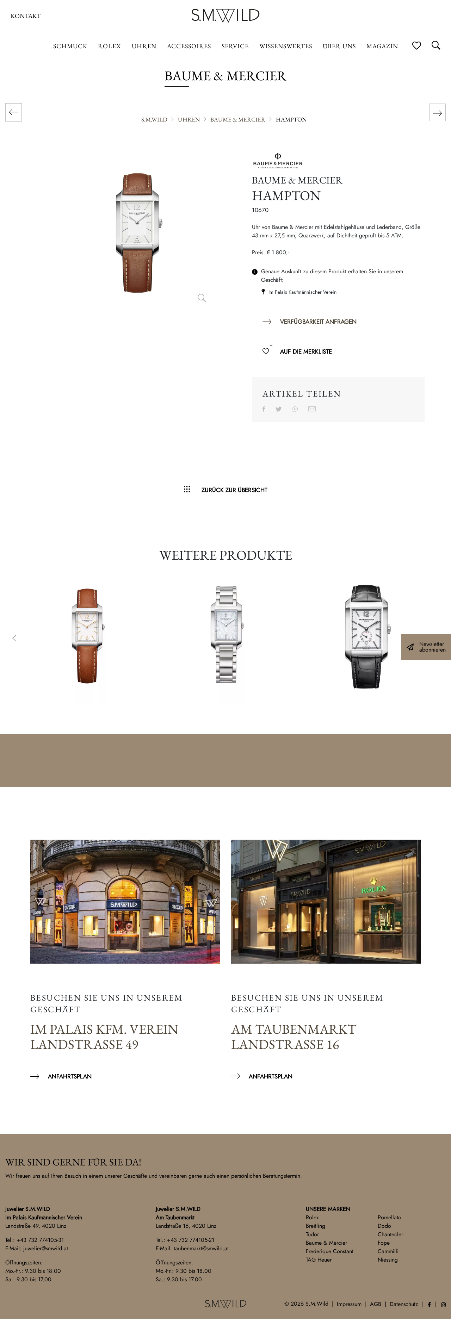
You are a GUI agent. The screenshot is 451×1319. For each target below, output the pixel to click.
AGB (375, 1304)
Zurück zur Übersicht (234, 490)
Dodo (384, 1226)
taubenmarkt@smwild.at (201, 1248)
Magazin (382, 46)
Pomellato (389, 1217)
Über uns (339, 46)
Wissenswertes (285, 46)
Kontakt (26, 16)
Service (235, 46)
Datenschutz (404, 1304)
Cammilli (388, 1251)
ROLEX (109, 46)
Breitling (315, 1226)
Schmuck (70, 46)
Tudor (312, 1234)
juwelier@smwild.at (45, 1248)
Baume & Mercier (326, 1243)
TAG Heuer (319, 1260)
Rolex (312, 1217)
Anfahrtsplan (70, 1076)
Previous (14, 639)
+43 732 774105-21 (190, 1240)
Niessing (388, 1260)
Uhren (144, 46)
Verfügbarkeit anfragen (318, 321)
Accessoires (189, 46)
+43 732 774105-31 (40, 1240)
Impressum (349, 1304)
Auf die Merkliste (306, 351)
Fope (384, 1243)
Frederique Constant (329, 1251)
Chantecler (390, 1234)
